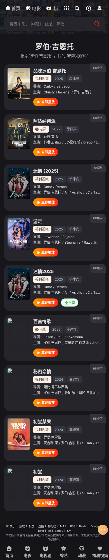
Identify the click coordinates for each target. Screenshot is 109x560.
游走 (37, 221)
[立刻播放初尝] (19, 484)
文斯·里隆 (100, 242)
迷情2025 (43, 271)
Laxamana (75, 337)
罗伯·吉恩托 (82, 92)
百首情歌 (42, 321)
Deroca (61, 187)
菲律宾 (74, 79)
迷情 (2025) (46, 171)
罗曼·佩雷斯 (52, 437)
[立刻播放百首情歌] (19, 334)
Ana (95, 343)
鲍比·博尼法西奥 (56, 387)
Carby (48, 86)
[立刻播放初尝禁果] (19, 434)
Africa (100, 443)
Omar (48, 187)
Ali (66, 192)
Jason (48, 337)
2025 (59, 79)
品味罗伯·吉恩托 (49, 71)
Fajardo (68, 237)
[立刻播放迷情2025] (19, 284)
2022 (56, 129)
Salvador (63, 86)
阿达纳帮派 (44, 121)
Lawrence (51, 237)
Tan (96, 192)
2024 (59, 379)
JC (88, 192)
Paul (59, 337)
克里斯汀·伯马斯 (77, 343)
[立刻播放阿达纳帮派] (19, 133)
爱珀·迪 (70, 393)
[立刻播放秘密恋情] (19, 384)
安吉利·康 (51, 443)
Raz (87, 242)
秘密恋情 (42, 371)
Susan (87, 443)
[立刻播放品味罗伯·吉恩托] (19, 83)
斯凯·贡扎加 (87, 393)
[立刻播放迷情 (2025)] (19, 183)
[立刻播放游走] (19, 234)
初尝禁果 (42, 421)
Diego (88, 142)
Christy (49, 92)
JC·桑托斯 (72, 142)
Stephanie (72, 242)
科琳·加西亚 (52, 142)
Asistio (77, 192)
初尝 (37, 471)
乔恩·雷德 (51, 137)
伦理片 (98, 168)
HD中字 (98, 67)
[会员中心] (99, 8)
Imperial (64, 92)
